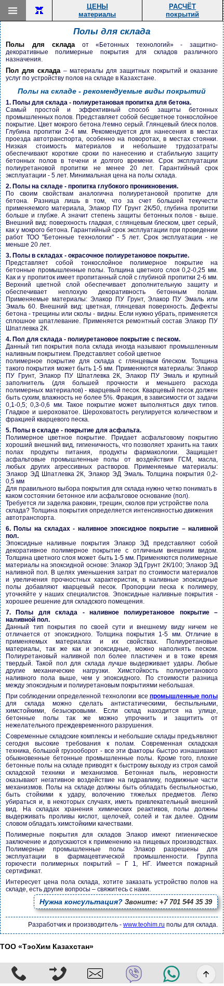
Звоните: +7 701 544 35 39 (125, 902)
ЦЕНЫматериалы (97, 10)
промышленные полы (184, 696)
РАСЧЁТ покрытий (182, 10)
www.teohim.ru (144, 924)
